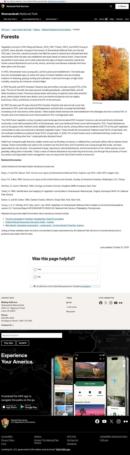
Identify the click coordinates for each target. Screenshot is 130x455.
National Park (19, 13)
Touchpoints (86, 286)
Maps (112, 19)
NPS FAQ (71, 436)
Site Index (72, 307)
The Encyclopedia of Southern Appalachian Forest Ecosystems (34, 219)
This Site (8, 343)
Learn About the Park (30, 19)
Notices (37, 436)
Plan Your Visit (9, 19)
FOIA (3, 444)
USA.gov (104, 440)
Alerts (103, 19)
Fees (127, 19)
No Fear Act (72, 440)
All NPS (23, 343)
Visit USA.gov (63, 449)
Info (95, 19)
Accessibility (7, 436)
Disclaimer (71, 444)
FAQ (70, 302)
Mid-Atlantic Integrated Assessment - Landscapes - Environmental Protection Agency (44, 225)
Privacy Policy (7, 440)
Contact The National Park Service (46, 441)
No (39, 276)
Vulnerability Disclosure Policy (113, 436)
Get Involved (51, 19)
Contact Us (6, 325)
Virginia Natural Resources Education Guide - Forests (29, 222)
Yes (39, 269)
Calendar (119, 19)
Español (71, 312)
